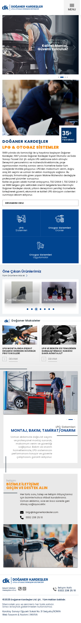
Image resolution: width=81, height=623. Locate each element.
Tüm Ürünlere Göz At (13, 275)
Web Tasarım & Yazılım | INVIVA (20, 615)
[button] (74, 48)
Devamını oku (14, 203)
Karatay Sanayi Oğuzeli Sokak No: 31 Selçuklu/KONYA (31, 611)
